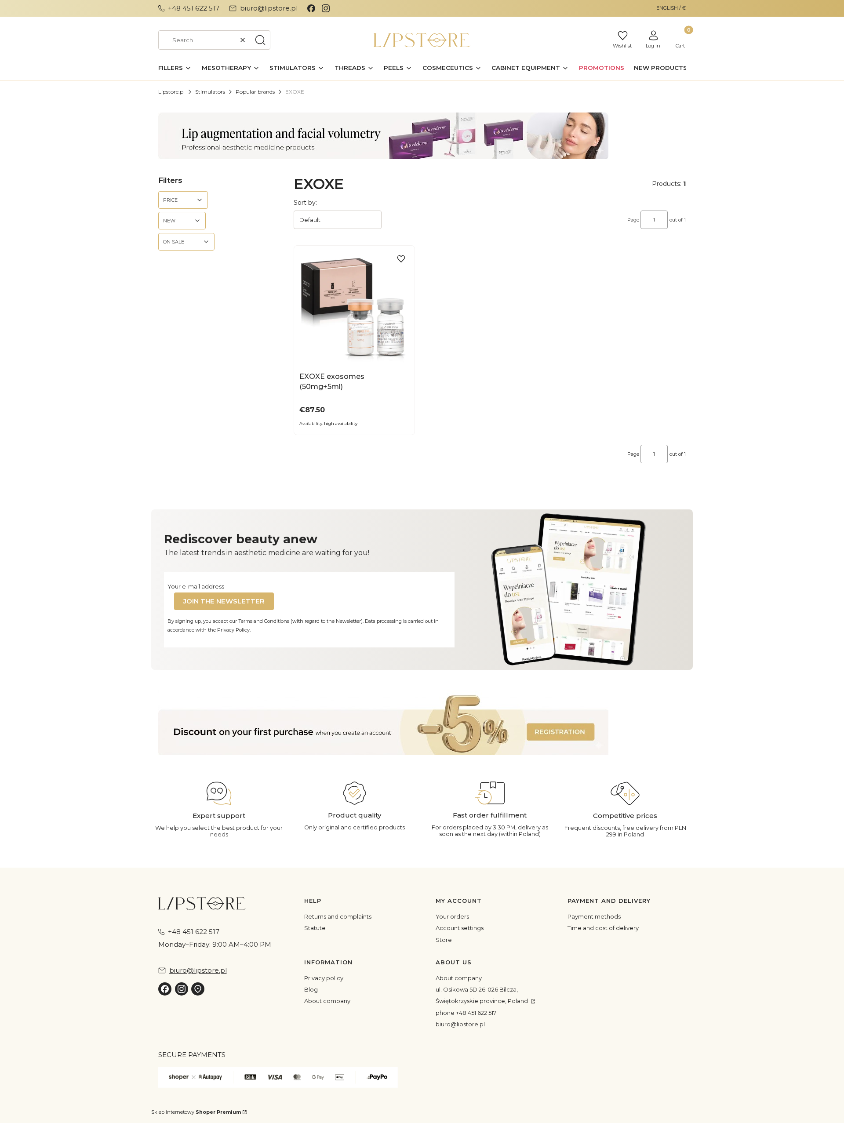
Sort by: (305, 203)
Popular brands (255, 91)
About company (327, 1000)
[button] (260, 40)
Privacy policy (323, 977)
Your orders (452, 916)
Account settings (460, 927)
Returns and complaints (337, 916)
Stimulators (210, 91)
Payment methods (594, 916)
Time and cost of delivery (603, 927)
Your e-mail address (195, 586)
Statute (315, 927)
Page (633, 220)
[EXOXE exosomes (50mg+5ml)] (354, 308)
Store (444, 939)
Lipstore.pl (171, 91)
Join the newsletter (224, 601)
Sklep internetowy (196, 1112)
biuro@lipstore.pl (460, 1024)
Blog (311, 989)
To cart (349, 356)
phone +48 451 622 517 (466, 1012)
